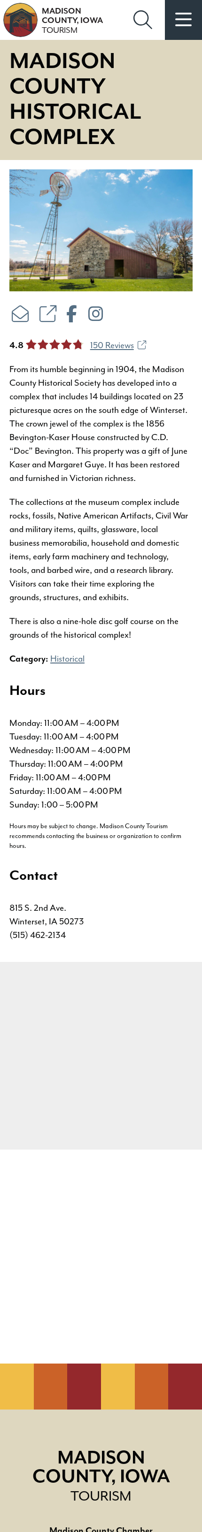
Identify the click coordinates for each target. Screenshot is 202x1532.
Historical (67, 658)
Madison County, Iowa (72, 21)
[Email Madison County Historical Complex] (20, 315)
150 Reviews (112, 345)
